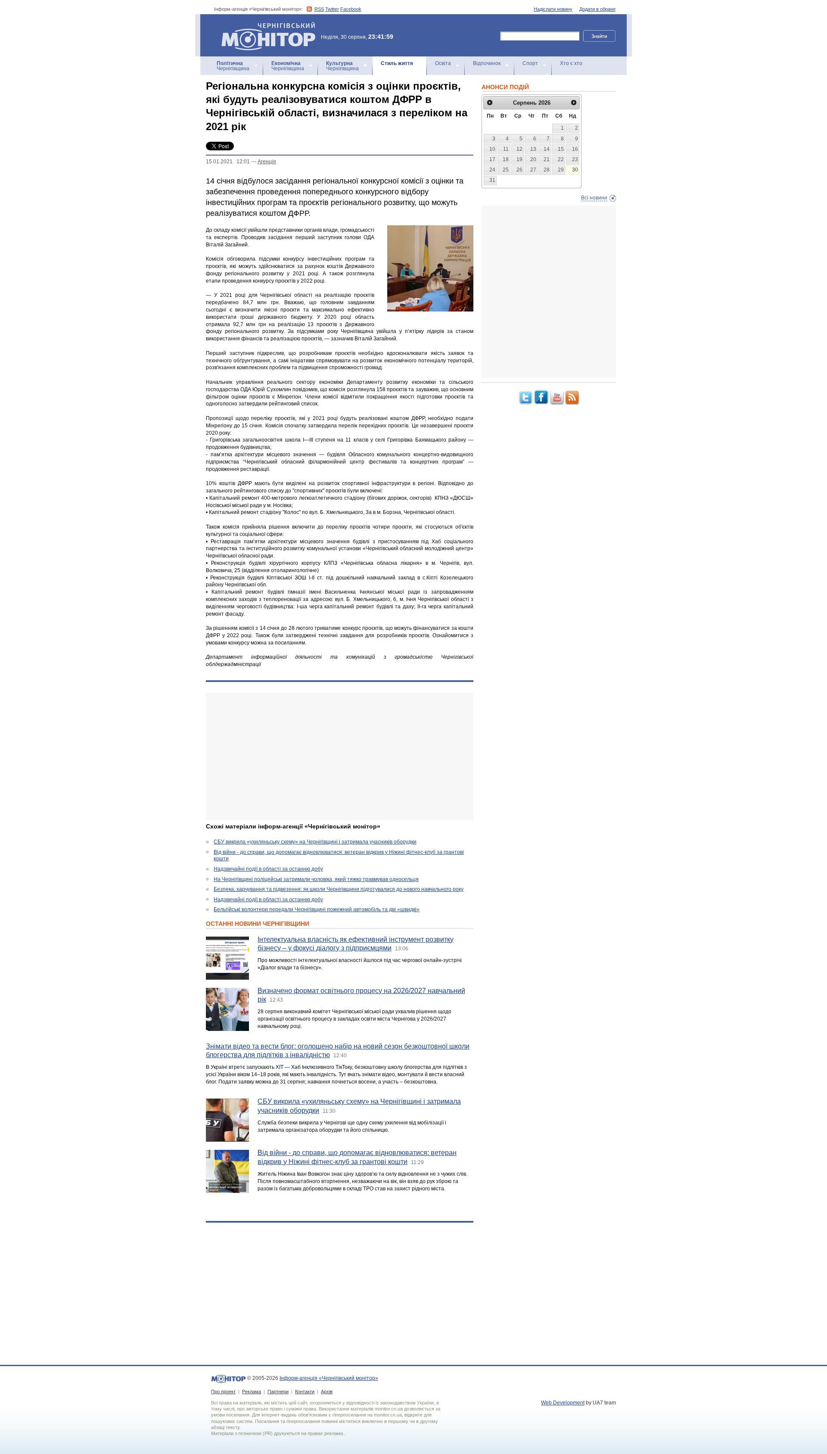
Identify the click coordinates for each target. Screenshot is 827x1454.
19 (519, 159)
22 (561, 159)
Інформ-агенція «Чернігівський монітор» (264, 25)
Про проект (223, 1391)
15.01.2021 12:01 (228, 162)
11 (506, 149)
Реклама (251, 1391)
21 (547, 159)
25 (506, 170)
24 (492, 170)
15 (561, 149)
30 (575, 170)
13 (533, 149)
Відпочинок (487, 63)
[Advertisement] (339, 756)
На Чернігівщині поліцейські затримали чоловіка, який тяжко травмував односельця (316, 879)
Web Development (562, 1403)
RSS (319, 9)
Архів (327, 1391)
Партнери (278, 1391)
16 (575, 149)
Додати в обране (597, 9)
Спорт (530, 63)
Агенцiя (267, 162)
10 (492, 149)
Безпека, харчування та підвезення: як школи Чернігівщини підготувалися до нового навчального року (338, 889)
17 (492, 159)
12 (519, 149)
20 (533, 159)
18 (506, 159)
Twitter (332, 9)
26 (519, 170)
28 (547, 170)
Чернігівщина (233, 66)
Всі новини (594, 198)
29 (561, 170)
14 (547, 149)
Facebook (350, 9)
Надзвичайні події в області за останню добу (268, 869)
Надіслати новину (553, 9)
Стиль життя (397, 63)
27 (533, 170)
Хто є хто (571, 63)
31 (492, 180)
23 (575, 159)
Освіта (443, 63)
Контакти (304, 1391)
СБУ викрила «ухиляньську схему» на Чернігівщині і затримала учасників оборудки (315, 842)
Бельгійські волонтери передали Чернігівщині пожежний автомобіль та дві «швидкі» (317, 909)
